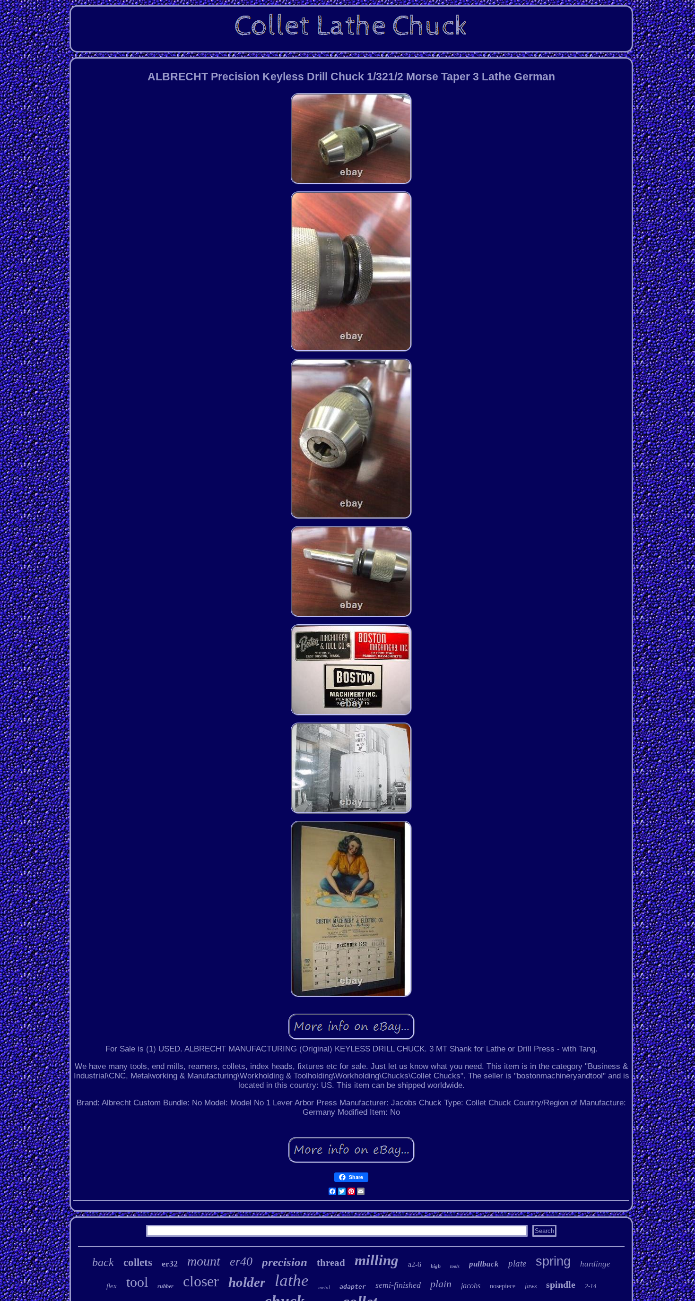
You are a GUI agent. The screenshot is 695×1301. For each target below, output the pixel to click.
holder (246, 1282)
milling (377, 1260)
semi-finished (398, 1285)
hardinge (595, 1263)
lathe (292, 1280)
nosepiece (502, 1286)
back (103, 1262)
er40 (241, 1261)
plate (517, 1263)
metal (324, 1287)
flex (111, 1286)
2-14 (591, 1286)
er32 (170, 1263)
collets (137, 1262)
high (436, 1266)
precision (284, 1262)
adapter (352, 1286)
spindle (560, 1284)
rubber (165, 1286)
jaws (531, 1286)
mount (203, 1261)
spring (553, 1261)
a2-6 (414, 1264)
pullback (484, 1263)
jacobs (470, 1286)
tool (137, 1282)
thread (331, 1262)
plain (441, 1284)
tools (455, 1266)
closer (201, 1281)
